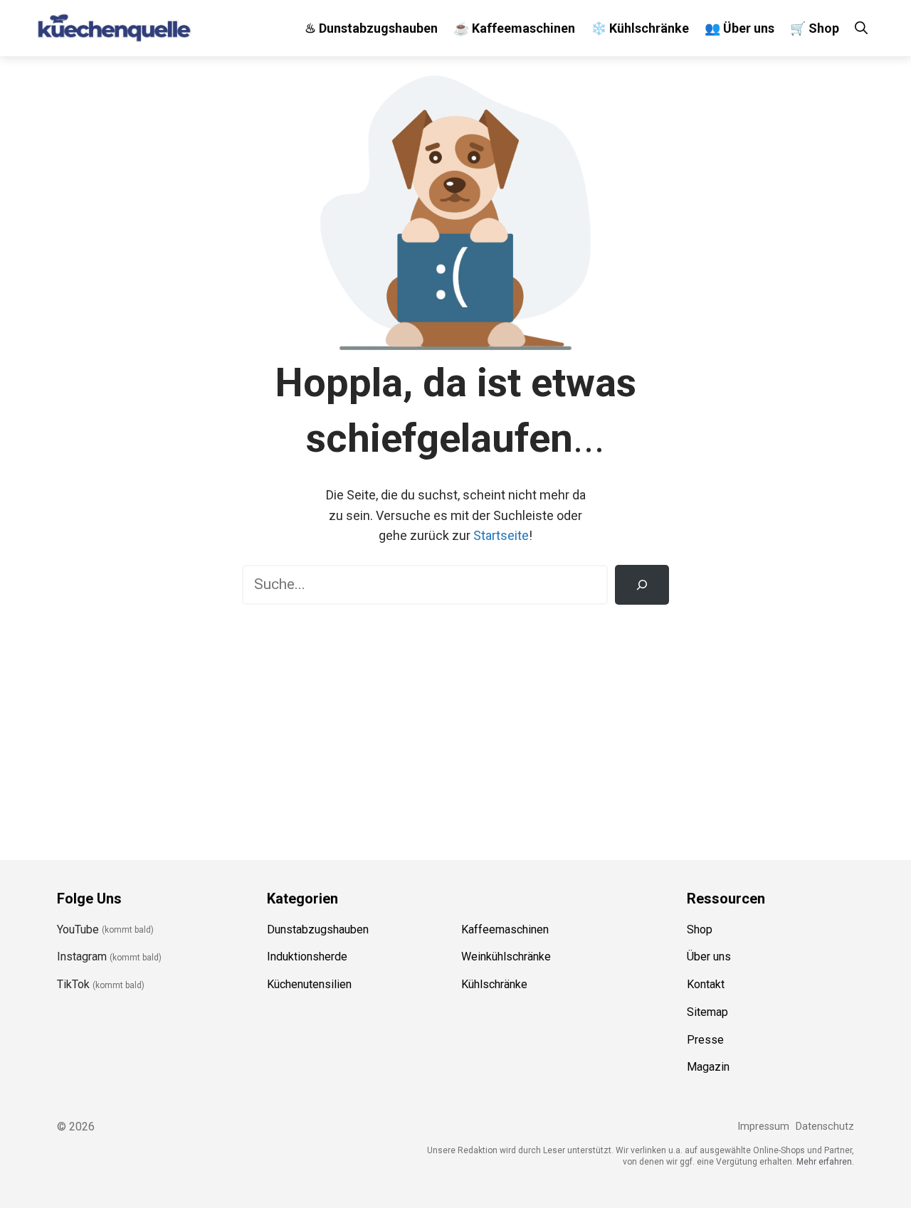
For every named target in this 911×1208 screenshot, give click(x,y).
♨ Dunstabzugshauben (371, 28)
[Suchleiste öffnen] (861, 28)
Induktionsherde (307, 956)
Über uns (709, 956)
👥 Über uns (739, 28)
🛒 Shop (814, 28)
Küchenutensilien (309, 984)
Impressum (763, 1126)
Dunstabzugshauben (318, 929)
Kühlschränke (494, 984)
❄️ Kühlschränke (640, 28)
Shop (699, 929)
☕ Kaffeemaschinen (514, 28)
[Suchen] (642, 585)
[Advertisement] (455, 725)
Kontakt (706, 984)
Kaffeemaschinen (505, 929)
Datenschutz (825, 1126)
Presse (705, 1040)
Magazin (708, 1067)
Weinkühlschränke (506, 956)
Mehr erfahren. (825, 1162)
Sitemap (707, 1012)
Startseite (501, 535)
